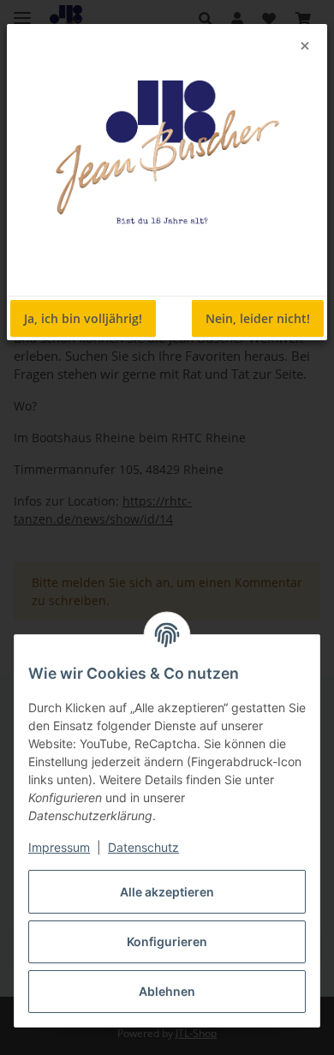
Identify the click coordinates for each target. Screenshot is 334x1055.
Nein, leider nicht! (258, 318)
